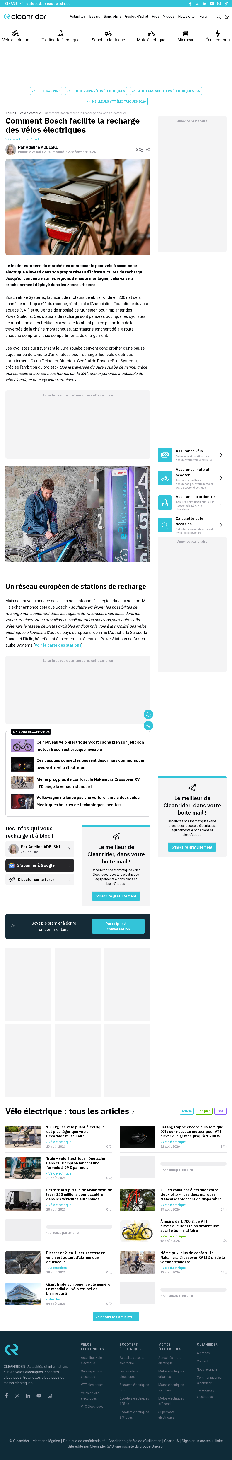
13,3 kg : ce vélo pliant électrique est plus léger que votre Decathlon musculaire (75, 1131)
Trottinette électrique (60, 39)
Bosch (35, 139)
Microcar (185, 39)
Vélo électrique (15, 39)
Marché (54, 1299)
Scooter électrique (108, 39)
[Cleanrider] (25, 16)
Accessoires (57, 1268)
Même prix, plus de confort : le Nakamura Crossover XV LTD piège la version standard (192, 1257)
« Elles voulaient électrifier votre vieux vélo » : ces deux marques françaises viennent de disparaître (191, 1194)
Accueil (10, 113)
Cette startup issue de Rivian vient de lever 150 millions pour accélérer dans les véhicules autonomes (79, 1194)
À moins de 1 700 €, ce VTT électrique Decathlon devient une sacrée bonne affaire (189, 1226)
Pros (156, 16)
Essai (220, 1111)
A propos (203, 1353)
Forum (204, 16)
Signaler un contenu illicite (202, 1441)
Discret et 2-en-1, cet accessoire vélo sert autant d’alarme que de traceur (75, 1257)
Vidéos (168, 16)
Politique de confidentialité (84, 1441)
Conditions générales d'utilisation (135, 1441)
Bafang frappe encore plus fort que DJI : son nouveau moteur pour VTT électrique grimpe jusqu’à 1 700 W (191, 1131)
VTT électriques (92, 1385)
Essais (94, 16)
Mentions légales (46, 1441)
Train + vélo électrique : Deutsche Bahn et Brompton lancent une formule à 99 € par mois (75, 1163)
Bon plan (204, 1111)
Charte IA (171, 1441)
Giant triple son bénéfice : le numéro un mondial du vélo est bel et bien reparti (78, 1289)
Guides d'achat (136, 16)
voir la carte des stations (58, 645)
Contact (202, 1361)
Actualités (78, 16)
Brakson (158, 1446)
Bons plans (112, 16)
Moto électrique (151, 39)
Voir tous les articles (114, 1317)
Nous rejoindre (207, 1369)
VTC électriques (92, 1406)
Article (187, 1111)
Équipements (218, 39)
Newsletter (187, 16)
